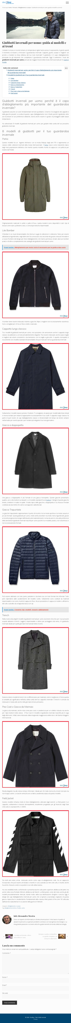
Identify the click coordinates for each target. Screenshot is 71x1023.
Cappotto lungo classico (18, 82)
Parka (12, 78)
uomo (23, 908)
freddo (19, 908)
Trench (13, 89)
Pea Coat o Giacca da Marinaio (20, 91)
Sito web (5, 993)
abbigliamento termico (11, 908)
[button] (67, 2)
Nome (5, 977)
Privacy (35, 1019)
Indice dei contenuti (10, 68)
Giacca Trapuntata (16, 87)
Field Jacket (14, 93)
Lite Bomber (14, 80)
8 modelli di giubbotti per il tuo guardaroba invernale (26, 75)
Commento (6, 953)
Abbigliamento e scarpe (14, 906)
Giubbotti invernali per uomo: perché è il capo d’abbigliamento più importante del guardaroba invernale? (35, 71)
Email (4, 985)
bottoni (48, 500)
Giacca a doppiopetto (17, 85)
